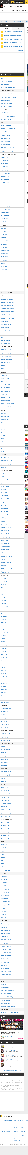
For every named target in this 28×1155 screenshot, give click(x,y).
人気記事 (6, 28)
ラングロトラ (4, 689)
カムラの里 (3, 848)
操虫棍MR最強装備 (5, 212)
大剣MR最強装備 (4, 157)
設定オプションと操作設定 (7, 106)
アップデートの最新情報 (6, 81)
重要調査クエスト (5, 419)
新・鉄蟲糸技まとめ (5, 144)
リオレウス (3, 696)
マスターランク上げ (5, 331)
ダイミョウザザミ (5, 511)
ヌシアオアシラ (4, 711)
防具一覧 (3, 746)
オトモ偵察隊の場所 (5, 343)
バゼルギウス (4, 654)
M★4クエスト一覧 (5, 832)
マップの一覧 (4, 844)
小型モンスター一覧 (5, 733)
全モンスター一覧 (5, 457)
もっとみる (20, 50)
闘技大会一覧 (4, 806)
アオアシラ (3, 578)
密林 (2, 867)
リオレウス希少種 (5, 534)
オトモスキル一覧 (5, 892)
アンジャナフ (4, 584)
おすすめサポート (5, 886)
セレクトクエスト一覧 (6, 813)
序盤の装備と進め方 (5, 113)
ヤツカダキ (3, 680)
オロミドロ (3, 603)
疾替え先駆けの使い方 (6, 324)
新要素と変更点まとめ (6, 321)
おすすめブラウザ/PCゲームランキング (12, 1070)
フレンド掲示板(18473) (6, 993)
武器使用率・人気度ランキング (8, 151)
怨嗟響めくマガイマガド (6, 518)
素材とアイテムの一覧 (6, 771)
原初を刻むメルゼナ (5, 572)
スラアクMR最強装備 (5, 206)
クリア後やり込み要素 (6, 974)
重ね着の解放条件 (5, 968)
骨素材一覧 (3, 781)
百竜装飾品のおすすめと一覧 (7, 148)
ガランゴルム (4, 483)
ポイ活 (8, 2)
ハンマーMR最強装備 (5, 173)
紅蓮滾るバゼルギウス (6, 527)
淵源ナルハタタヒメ (5, 702)
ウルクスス (3, 594)
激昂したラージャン (5, 521)
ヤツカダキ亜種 (4, 508)
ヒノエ (2, 438)
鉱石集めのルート (5, 394)
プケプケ (3, 664)
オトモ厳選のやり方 (5, 901)
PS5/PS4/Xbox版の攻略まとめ (8, 94)
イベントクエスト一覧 (6, 803)
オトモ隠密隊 (4, 882)
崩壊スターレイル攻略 (18, 1127)
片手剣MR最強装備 (5, 167)
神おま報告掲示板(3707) (6, 1003)
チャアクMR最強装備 (5, 209)
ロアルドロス (4, 699)
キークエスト (4, 978)
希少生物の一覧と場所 (6, 740)
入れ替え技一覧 (4, 936)
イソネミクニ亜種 (5, 499)
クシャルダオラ (4, 607)
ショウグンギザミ (5, 479)
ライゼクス (3, 489)
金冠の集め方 (4, 965)
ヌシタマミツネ (4, 718)
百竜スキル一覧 (4, 759)
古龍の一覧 (3, 467)
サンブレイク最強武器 (6, 125)
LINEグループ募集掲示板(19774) (8, 997)
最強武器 (24, 10)
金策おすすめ (4, 381)
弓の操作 (3, 263)
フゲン (2, 451)
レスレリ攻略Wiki (17, 1140)
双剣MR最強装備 (4, 170)
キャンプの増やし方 (5, 870)
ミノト (2, 442)
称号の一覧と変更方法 (6, 955)
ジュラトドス (4, 616)
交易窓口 (3, 908)
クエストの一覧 (4, 787)
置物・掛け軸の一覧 (5, 391)
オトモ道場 (3, 911)
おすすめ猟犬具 (4, 898)
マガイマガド (4, 676)
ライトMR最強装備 (5, 215)
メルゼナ (3, 473)
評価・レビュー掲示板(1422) (7, 990)
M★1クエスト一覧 (5, 822)
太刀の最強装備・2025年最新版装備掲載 (13, 32)
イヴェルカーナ (4, 559)
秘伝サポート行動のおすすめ (7, 403)
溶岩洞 (2, 863)
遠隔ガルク (3, 917)
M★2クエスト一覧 (5, 825)
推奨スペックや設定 (5, 100)
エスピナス (3, 502)
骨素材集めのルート (5, 397)
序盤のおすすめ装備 (5, 135)
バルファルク (4, 657)
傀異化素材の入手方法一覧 (7, 305)
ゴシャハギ (3, 613)
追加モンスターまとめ (6, 350)
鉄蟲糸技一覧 (4, 927)
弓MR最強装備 (4, 222)
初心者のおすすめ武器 (6, 949)
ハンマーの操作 (4, 241)
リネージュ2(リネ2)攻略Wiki (20, 1135)
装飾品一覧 (3, 752)
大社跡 (2, 851)
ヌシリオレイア (4, 715)
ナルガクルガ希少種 (5, 537)
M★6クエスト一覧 (5, 838)
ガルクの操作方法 (5, 895)
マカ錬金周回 (4, 765)
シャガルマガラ (4, 514)
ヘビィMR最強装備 (5, 218)
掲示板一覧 (3, 984)
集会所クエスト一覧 (5, 794)
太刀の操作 (3, 231)
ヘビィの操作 (4, 269)
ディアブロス (4, 626)
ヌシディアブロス (5, 724)
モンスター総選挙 (11, 10)
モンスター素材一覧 (5, 775)
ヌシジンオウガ (4, 727)
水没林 (2, 854)
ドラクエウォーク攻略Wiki (19, 1129)
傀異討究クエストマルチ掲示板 (8, 1006)
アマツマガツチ (4, 565)
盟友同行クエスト (5, 416)
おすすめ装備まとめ (5, 132)
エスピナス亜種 (4, 540)
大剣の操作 (3, 228)
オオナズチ (3, 597)
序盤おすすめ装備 (5, 378)
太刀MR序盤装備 (4, 160)
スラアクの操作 (4, 253)
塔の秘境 (3, 365)
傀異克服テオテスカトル (6, 556)
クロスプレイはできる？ (6, 103)
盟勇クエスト (4, 413)
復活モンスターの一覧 (6, 464)
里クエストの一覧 (5, 790)
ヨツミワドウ (4, 683)
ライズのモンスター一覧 (6, 461)
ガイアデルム (4, 524)
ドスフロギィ (4, 641)
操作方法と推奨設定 (5, 388)
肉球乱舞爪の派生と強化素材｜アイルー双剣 (14, 39)
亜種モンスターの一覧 (6, 353)
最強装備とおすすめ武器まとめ (8, 128)
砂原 (2, 860)
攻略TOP (3, 10)
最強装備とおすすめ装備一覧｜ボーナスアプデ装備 (14, 35)
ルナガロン (3, 476)
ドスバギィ (3, 635)
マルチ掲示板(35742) (5, 1000)
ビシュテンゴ (4, 661)
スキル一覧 (3, 756)
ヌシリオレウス (4, 721)
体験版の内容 (4, 375)
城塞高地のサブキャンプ (6, 359)
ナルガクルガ (4, 648)
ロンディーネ (4, 429)
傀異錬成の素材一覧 (5, 315)
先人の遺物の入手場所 (6, 952)
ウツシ (2, 445)
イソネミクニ (4, 587)
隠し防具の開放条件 (5, 749)
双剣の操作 (3, 237)
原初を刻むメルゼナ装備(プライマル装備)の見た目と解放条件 (14, 42)
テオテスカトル (4, 632)
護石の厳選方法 (4, 762)
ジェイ (2, 432)
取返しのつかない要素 (6, 971)
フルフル (3, 667)
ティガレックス (4, 629)
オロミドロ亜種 (4, 495)
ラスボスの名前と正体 (6, 356)
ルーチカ (3, 426)
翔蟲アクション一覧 (5, 930)
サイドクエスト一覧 (5, 810)
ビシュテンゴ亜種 (5, 486)
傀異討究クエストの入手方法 (7, 318)
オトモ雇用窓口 (4, 879)
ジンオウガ (3, 619)
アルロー (3, 435)
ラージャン (3, 686)
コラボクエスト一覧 (5, 816)
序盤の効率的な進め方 (6, 946)
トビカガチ (3, 638)
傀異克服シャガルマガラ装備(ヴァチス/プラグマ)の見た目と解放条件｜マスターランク (14, 46)
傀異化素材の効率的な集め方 (7, 308)
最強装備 (18, 10)
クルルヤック (4, 610)
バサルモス (3, 651)
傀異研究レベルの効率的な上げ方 (8, 302)
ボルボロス (3, 673)
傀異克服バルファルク (6, 562)
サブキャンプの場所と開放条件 (8, 116)
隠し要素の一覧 (4, 959)
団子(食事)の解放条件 (5, 943)
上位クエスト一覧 (5, 800)
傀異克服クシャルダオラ (6, 553)
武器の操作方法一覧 (5, 138)
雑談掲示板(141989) (5, 987)
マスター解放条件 (5, 327)
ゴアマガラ (3, 505)
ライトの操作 (4, 266)
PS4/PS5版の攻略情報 (6, 407)
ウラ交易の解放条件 (5, 340)
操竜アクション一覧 (5, 933)
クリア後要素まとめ (5, 400)
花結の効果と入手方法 (6, 940)
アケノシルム (4, 581)
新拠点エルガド (4, 369)
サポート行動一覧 (5, 889)
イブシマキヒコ (4, 591)
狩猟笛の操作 (4, 244)
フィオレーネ (4, 422)
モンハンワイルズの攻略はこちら (8, 87)
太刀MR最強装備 (4, 163)
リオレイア (3, 692)
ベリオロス (3, 670)
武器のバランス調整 (5, 141)
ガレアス (3, 448)
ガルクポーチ (4, 337)
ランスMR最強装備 (5, 179)
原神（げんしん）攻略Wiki (19, 1131)
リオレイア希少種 (5, 530)
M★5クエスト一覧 (5, 835)
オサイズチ (3, 600)
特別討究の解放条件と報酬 (7, 299)
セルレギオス (4, 492)
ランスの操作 (4, 247)
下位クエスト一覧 (5, 797)
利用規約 (16, 1116)
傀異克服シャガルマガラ (6, 568)
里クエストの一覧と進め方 (7, 119)
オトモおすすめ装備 (5, 905)
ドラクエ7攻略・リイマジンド (20, 1124)
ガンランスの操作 (5, 250)
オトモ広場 (3, 914)
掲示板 (18, 28)
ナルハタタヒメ (4, 645)
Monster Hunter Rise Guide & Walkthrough (11, 1012)
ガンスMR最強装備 (5, 182)
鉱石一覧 (3, 778)
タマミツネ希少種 (5, 543)
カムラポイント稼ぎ (5, 384)
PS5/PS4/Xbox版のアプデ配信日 (8, 97)
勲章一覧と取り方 (5, 962)
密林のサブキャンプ (5, 362)
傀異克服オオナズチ (5, 546)
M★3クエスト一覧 (5, 829)
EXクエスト (3, 334)
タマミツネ (3, 622)
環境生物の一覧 (4, 737)
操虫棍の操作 (4, 260)
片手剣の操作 (4, 234)
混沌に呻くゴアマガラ (6, 549)
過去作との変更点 (5, 924)
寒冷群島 (3, 857)
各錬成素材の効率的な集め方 (7, 311)
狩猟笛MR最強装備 (5, 176)
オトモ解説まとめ (5, 876)
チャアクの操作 (4, 256)
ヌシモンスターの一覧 (6, 708)
